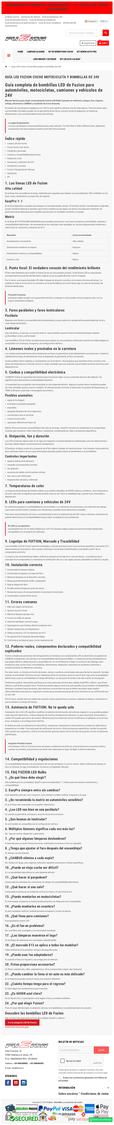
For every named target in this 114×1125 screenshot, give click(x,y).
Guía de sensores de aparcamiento (21, 23)
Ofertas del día (69, 23)
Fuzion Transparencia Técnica (21, 169)
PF (8, 177)
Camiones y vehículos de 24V (20, 162)
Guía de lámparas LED (52, 17)
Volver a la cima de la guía (17, 1027)
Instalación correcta (16, 166)
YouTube (16, 1083)
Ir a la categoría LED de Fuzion (22, 1022)
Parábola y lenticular (16, 151)
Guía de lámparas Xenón (16, 20)
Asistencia (12, 173)
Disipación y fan (14, 158)
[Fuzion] (26, 37)
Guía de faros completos (50, 23)
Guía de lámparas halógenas (42, 20)
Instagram (24, 1083)
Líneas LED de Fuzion (17, 143)
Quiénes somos (12, 17)
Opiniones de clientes (30, 17)
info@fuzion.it (30, 1068)
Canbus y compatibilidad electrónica (24, 154)
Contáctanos (11, 26)
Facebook (8, 1083)
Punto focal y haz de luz (18, 147)
